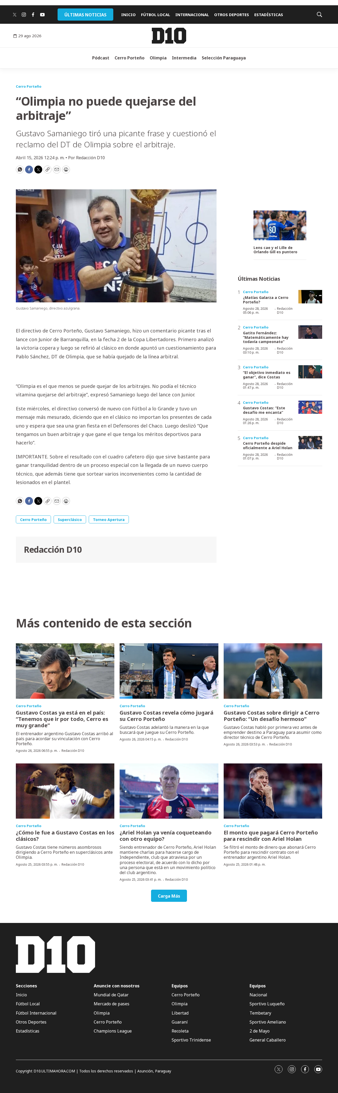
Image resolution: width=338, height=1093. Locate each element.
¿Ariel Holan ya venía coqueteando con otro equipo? (166, 835)
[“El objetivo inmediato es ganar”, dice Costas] (310, 372)
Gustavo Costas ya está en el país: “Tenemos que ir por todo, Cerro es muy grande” (62, 719)
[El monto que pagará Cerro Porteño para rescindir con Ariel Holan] (273, 791)
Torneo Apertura (109, 519)
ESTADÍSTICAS (268, 14)
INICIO (128, 14)
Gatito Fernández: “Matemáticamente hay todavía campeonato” (266, 337)
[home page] (169, 36)
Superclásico (70, 519)
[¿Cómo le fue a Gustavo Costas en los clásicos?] (65, 791)
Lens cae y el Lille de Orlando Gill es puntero (275, 250)
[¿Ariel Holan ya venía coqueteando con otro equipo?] (169, 791)
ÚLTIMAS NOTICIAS (85, 15)
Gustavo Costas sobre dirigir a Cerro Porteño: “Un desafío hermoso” (272, 716)
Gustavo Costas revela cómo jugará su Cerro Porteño (166, 716)
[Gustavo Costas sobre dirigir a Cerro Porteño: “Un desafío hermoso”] (273, 671)
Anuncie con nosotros (116, 985)
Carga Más (169, 896)
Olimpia (158, 58)
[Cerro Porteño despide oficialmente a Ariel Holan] (310, 442)
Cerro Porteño (129, 58)
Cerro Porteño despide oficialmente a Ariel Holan (267, 445)
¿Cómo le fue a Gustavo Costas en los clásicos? (65, 835)
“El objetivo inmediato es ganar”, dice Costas (266, 374)
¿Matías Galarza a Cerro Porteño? (265, 299)
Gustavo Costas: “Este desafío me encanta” (264, 410)
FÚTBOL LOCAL (155, 14)
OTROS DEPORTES (231, 14)
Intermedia (184, 58)
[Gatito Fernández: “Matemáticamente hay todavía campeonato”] (310, 332)
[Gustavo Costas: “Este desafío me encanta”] (310, 407)
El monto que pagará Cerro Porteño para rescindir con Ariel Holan (271, 835)
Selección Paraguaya (224, 58)
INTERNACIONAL (192, 14)
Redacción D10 (53, 549)
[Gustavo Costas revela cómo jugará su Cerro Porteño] (169, 671)
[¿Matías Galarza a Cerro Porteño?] (310, 296)
